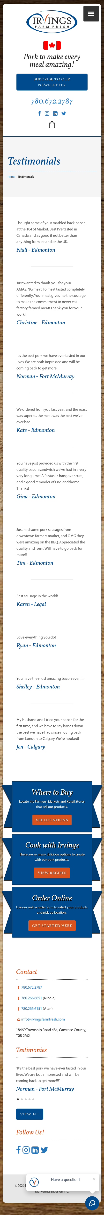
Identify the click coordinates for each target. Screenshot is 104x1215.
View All (29, 1114)
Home (11, 177)
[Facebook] (39, 113)
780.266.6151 (31, 1008)
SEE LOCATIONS (52, 820)
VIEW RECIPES (51, 873)
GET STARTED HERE (52, 925)
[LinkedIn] (55, 113)
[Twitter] (63, 113)
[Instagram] (47, 113)
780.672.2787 (52, 101)
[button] (52, 124)
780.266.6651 (31, 998)
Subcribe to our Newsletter (52, 82)
